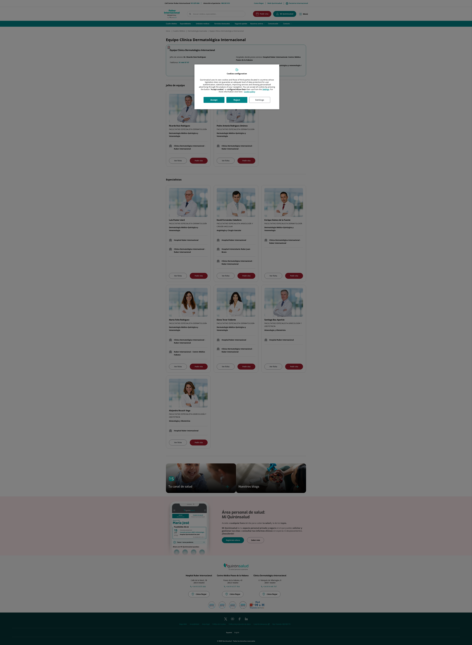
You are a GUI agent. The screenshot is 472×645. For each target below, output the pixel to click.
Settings (259, 100)
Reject (237, 100)
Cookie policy (249, 91)
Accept (214, 100)
